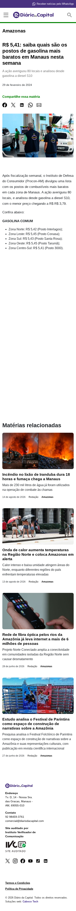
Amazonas (47, 497)
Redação (33, 497)
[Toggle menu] (5, 15)
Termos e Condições (17, 882)
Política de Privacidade (19, 888)
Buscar (70, 15)
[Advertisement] (38, 293)
